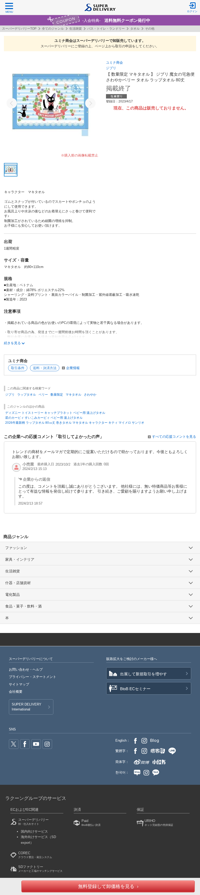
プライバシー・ (32, 677)
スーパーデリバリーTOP (19, 28)
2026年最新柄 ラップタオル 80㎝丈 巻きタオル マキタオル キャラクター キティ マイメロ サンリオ (74, 422)
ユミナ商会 (114, 62)
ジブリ (111, 68)
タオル (135, 28)
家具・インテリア (19, 559)
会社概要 (15, 692)
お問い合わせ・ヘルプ (26, 669)
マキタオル (73, 394)
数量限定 (57, 394)
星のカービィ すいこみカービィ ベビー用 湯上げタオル (44, 418)
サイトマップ (19, 684)
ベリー (43, 394)
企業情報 (73, 368)
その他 (149, 28)
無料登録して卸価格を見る (106, 886)
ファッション (16, 548)
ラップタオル (26, 394)
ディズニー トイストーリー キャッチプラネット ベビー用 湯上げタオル (55, 413)
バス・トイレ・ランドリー (106, 28)
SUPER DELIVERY (26, 706)
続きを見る (12, 343)
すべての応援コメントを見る (174, 437)
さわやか (90, 394)
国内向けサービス (34, 831)
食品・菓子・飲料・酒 (23, 606)
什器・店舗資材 (18, 583)
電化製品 (12, 594)
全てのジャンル (53, 28)
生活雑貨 (75, 28)
